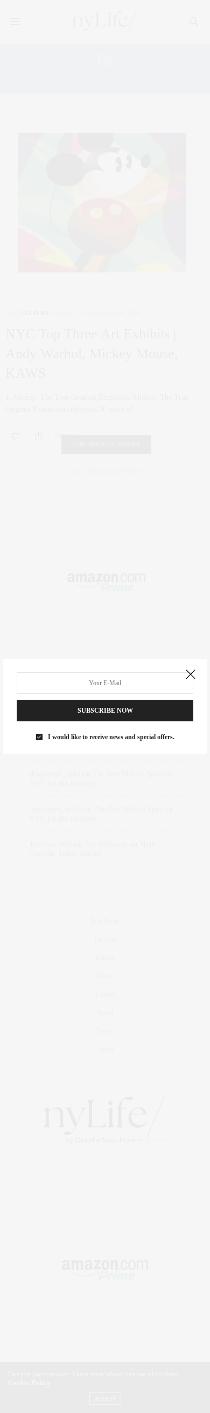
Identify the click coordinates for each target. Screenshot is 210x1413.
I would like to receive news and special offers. (111, 737)
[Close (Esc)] (190, 675)
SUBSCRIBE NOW (105, 710)
